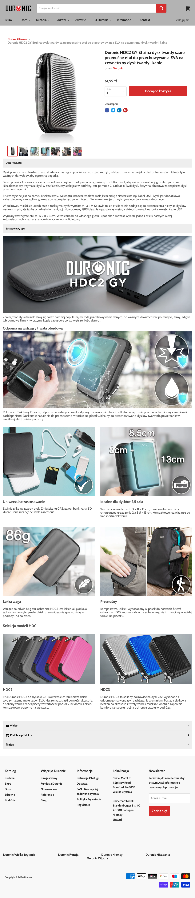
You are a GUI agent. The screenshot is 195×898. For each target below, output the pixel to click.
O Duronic (102, 20)
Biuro (9, 20)
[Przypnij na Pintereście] (125, 110)
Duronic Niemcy (123, 854)
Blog (43, 800)
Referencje (47, 794)
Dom (24, 20)
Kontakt (145, 20)
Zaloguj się (182, 20)
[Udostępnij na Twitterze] (113, 110)
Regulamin (83, 805)
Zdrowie (81, 20)
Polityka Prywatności (89, 799)
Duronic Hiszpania (168, 854)
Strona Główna (17, 39)
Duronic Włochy (97, 858)
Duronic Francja (79, 854)
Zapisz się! (159, 811)
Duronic (118, 68)
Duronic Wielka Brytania (30, 854)
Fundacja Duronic (51, 783)
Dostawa (82, 783)
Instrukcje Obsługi (88, 778)
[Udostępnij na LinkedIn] (119, 110)
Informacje (124, 20)
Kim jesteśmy (49, 778)
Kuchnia (41, 20)
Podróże (61, 20)
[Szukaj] (161, 8)
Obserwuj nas (49, 789)
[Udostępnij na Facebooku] (107, 110)
